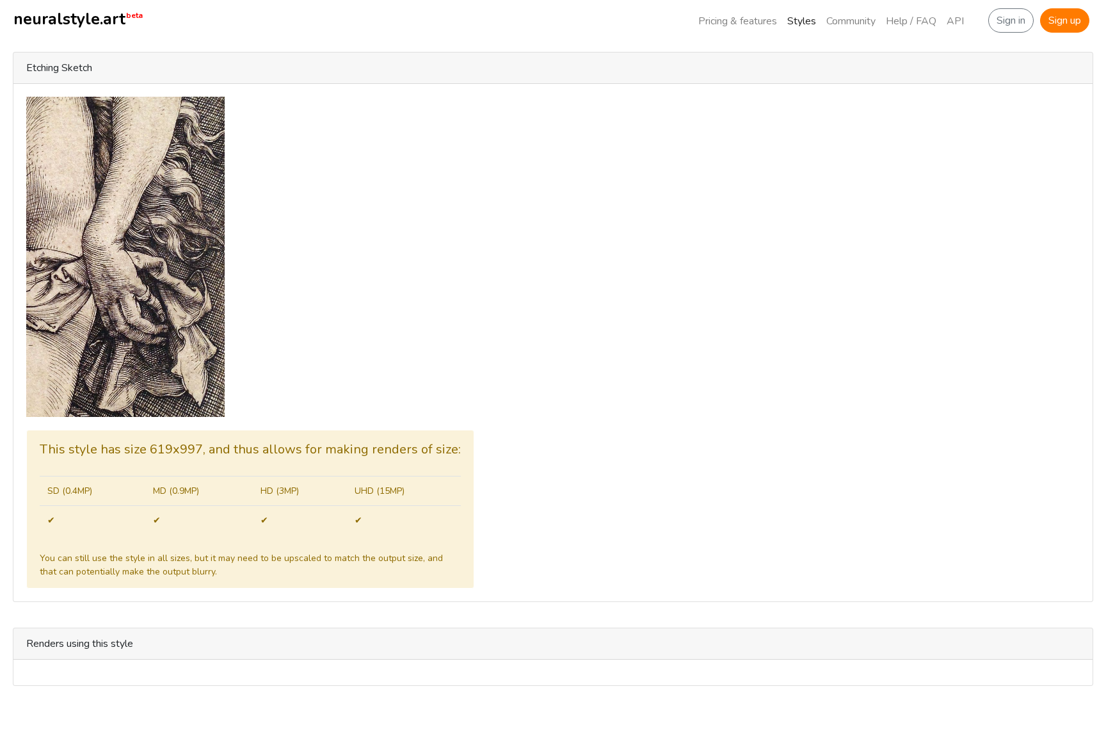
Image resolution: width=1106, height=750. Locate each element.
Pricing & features (737, 21)
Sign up (1064, 20)
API (955, 21)
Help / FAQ (911, 21)
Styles (801, 21)
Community (851, 21)
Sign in (1011, 20)
